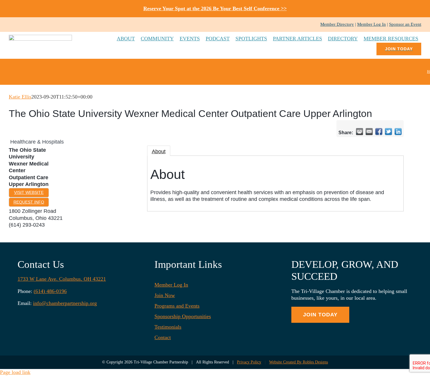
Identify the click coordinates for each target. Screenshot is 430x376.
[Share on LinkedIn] (398, 131)
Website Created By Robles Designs (298, 362)
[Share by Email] (369, 131)
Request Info (28, 202)
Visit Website (29, 192)
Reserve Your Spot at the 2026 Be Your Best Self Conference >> (215, 8)
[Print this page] (359, 131)
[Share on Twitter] (388, 131)
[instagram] (20, 24)
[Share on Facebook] (378, 131)
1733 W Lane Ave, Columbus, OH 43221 (62, 279)
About (159, 151)
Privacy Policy (249, 362)
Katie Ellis (20, 97)
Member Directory (337, 24)
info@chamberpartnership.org (65, 303)
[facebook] (10, 24)
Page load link (15, 372)
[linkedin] (29, 24)
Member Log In (371, 24)
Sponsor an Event (405, 24)
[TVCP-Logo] (40, 37)
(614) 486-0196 (50, 291)
